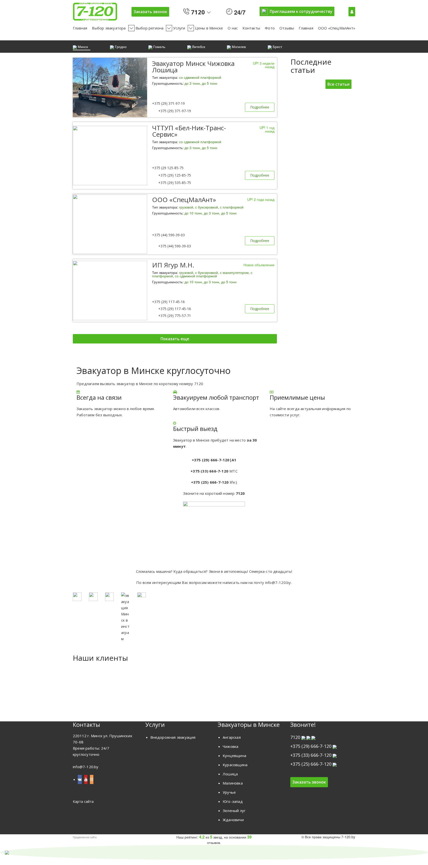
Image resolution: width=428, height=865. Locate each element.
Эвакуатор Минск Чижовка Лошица (193, 66)
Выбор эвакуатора (109, 28)
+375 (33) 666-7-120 (311, 755)
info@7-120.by (278, 582)
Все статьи (338, 84)
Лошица (230, 773)
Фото (270, 28)
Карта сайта (83, 801)
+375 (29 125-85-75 (168, 167)
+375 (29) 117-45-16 (168, 301)
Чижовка (230, 746)
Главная (80, 28)
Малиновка (233, 783)
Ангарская (232, 737)
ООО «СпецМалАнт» (336, 28)
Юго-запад (233, 801)
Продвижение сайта (85, 837)
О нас (233, 28)
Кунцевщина (234, 755)
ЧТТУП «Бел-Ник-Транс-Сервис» (189, 131)
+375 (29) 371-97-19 (168, 103)
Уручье (229, 792)
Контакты (251, 28)
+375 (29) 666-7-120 (311, 746)
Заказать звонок (150, 11)
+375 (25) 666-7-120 (311, 764)
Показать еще (174, 338)
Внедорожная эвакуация (173, 737)
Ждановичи (233, 819)
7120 (197, 11)
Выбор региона (149, 28)
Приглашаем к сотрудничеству (301, 11)
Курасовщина (235, 764)
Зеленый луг (234, 810)
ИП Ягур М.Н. (173, 265)
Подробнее (259, 107)
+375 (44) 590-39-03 (168, 235)
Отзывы (286, 28)
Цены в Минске (209, 28)
